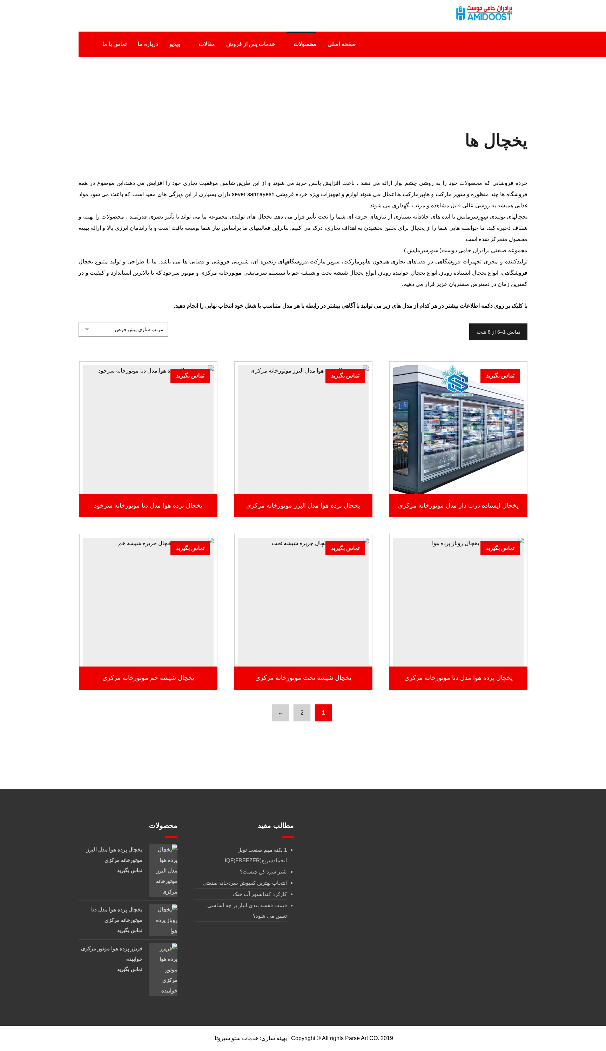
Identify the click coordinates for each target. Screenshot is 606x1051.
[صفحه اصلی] (367, 90)
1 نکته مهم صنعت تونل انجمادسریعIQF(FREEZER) (256, 855)
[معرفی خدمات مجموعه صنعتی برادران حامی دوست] (483, 13)
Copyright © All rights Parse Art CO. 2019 (342, 1038)
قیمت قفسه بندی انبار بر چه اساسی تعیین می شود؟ (247, 910)
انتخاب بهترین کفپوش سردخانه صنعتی (245, 883)
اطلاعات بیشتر (455, 474)
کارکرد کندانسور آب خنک (260, 894)
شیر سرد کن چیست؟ (263, 872)
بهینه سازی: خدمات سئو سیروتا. (250, 1038)
